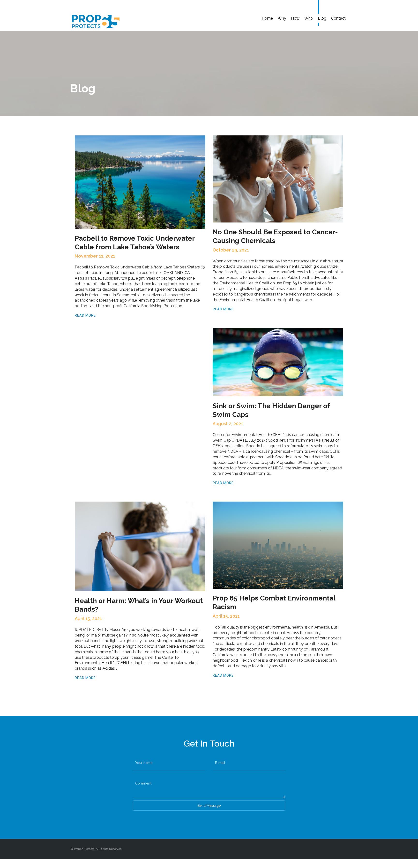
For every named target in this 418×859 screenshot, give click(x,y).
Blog (322, 18)
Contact (338, 18)
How (295, 18)
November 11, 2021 (95, 256)
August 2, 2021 (228, 423)
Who (308, 18)
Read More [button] (85, 315)
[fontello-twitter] (344, 849)
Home (267, 18)
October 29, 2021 (231, 249)
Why (282, 18)
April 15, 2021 (88, 618)
